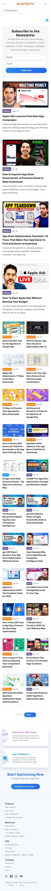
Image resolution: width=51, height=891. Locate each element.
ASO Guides (10, 826)
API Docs (8, 848)
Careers (8, 867)
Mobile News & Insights (15, 836)
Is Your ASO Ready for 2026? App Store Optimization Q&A (37, 696)
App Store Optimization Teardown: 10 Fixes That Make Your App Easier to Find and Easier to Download (25, 240)
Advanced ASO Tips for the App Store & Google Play (12, 343)
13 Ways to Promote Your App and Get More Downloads (12, 411)
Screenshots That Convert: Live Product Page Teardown (37, 660)
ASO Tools (9, 810)
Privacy (11, 885)
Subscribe (26, 70)
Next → (30, 715)
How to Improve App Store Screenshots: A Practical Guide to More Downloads (22, 178)
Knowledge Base (12, 844)
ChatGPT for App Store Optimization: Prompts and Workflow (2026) (37, 481)
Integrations (10, 851)
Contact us (9, 863)
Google (31, 855)
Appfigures (15, 855)
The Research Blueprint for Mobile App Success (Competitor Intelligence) (12, 520)
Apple (24, 855)
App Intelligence (11, 814)
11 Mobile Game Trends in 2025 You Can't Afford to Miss (35, 625)
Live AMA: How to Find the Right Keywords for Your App (37, 590)
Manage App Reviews (14, 817)
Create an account (25, 786)
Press (7, 870)
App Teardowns (11, 829)
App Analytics (10, 807)
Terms (21, 885)
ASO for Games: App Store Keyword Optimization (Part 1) (36, 343)
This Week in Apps (12, 833)
